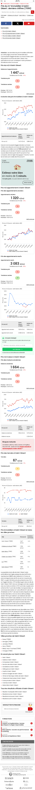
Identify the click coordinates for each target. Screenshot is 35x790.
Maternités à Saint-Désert (10, 685)
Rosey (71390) (6, 639)
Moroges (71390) (7, 641)
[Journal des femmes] (9, 778)
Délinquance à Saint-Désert (10, 669)
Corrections (21, 769)
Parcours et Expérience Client (11, 735)
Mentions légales (29, 769)
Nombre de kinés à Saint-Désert (12, 664)
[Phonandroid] (26, 788)
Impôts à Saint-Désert (9, 671)
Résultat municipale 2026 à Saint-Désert (14, 691)
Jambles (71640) (7, 644)
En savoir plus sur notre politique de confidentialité (13, 352)
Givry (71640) (6, 646)
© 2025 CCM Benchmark (21, 771)
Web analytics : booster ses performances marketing (15, 730)
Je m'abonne (16, 349)
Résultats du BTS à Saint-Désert (11, 698)
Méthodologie (30, 93)
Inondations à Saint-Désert (10, 666)
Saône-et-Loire (24, 3)
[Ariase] (9, 788)
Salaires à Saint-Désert (9, 659)
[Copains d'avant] (9, 785)
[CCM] (26, 778)
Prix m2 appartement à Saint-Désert (13, 33)
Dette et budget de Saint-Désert (12, 673)
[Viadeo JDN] (26, 785)
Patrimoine (7, 3)
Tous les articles (11, 769)
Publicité (26, 766)
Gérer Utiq (4, 769)
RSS (17, 769)
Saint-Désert (6, 657)
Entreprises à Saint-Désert (10, 662)
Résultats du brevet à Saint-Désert (12, 696)
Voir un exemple (29, 711)
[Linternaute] (9, 781)
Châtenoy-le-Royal (12, 15)
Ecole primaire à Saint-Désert (11, 680)
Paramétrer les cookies (26, 768)
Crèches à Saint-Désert (9, 682)
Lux (2, 561)
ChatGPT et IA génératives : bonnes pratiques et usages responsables (13, 723)
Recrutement (6, 768)
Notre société (20, 766)
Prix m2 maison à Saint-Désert (11, 35)
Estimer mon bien (27, 182)
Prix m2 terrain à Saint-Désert (11, 38)
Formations (7, 719)
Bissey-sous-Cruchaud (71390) (11, 648)
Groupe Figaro (11, 771)
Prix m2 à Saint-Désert (9, 31)
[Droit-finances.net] (26, 782)
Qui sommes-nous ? (7, 766)
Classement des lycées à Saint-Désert (14, 678)
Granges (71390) (7, 650)
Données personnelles (15, 768)
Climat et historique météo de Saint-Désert (15, 676)
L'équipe (14, 766)
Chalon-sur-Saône (7, 556)
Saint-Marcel (5, 566)
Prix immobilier (15, 3)
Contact (31, 766)
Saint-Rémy (22, 15)
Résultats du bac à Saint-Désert (12, 694)
